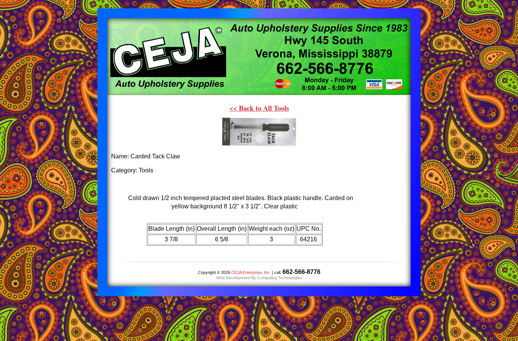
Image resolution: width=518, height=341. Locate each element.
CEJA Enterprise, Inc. (251, 272)
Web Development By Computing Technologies (259, 277)
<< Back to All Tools (259, 108)
